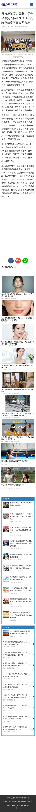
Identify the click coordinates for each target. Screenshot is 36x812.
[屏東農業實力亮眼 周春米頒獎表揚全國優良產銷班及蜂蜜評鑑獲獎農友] (11, 261)
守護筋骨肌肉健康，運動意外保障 (12, 485)
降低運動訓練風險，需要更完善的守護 (14, 461)
